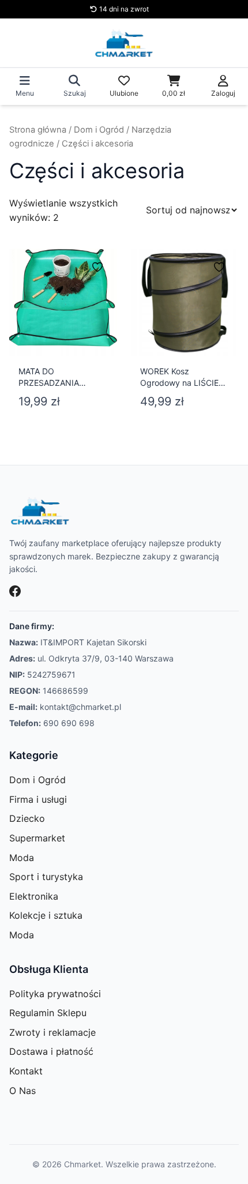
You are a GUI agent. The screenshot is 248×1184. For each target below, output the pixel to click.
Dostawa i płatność (51, 1051)
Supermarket (37, 838)
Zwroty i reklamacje (52, 1032)
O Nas (22, 1090)
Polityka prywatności (55, 993)
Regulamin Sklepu (48, 1012)
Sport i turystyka (46, 876)
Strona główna (37, 130)
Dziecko (27, 818)
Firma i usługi (38, 799)
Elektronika (33, 896)
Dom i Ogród (99, 130)
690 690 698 (69, 723)
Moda (21, 857)
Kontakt (26, 1071)
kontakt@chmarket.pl (80, 707)
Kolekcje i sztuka (45, 915)
